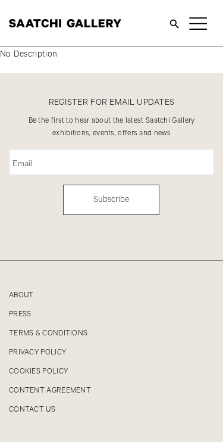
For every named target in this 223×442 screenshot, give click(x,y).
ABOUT (21, 295)
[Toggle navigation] (198, 23)
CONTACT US (32, 409)
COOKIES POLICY (38, 371)
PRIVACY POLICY (37, 352)
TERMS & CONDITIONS (48, 333)
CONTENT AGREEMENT (50, 390)
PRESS (20, 314)
